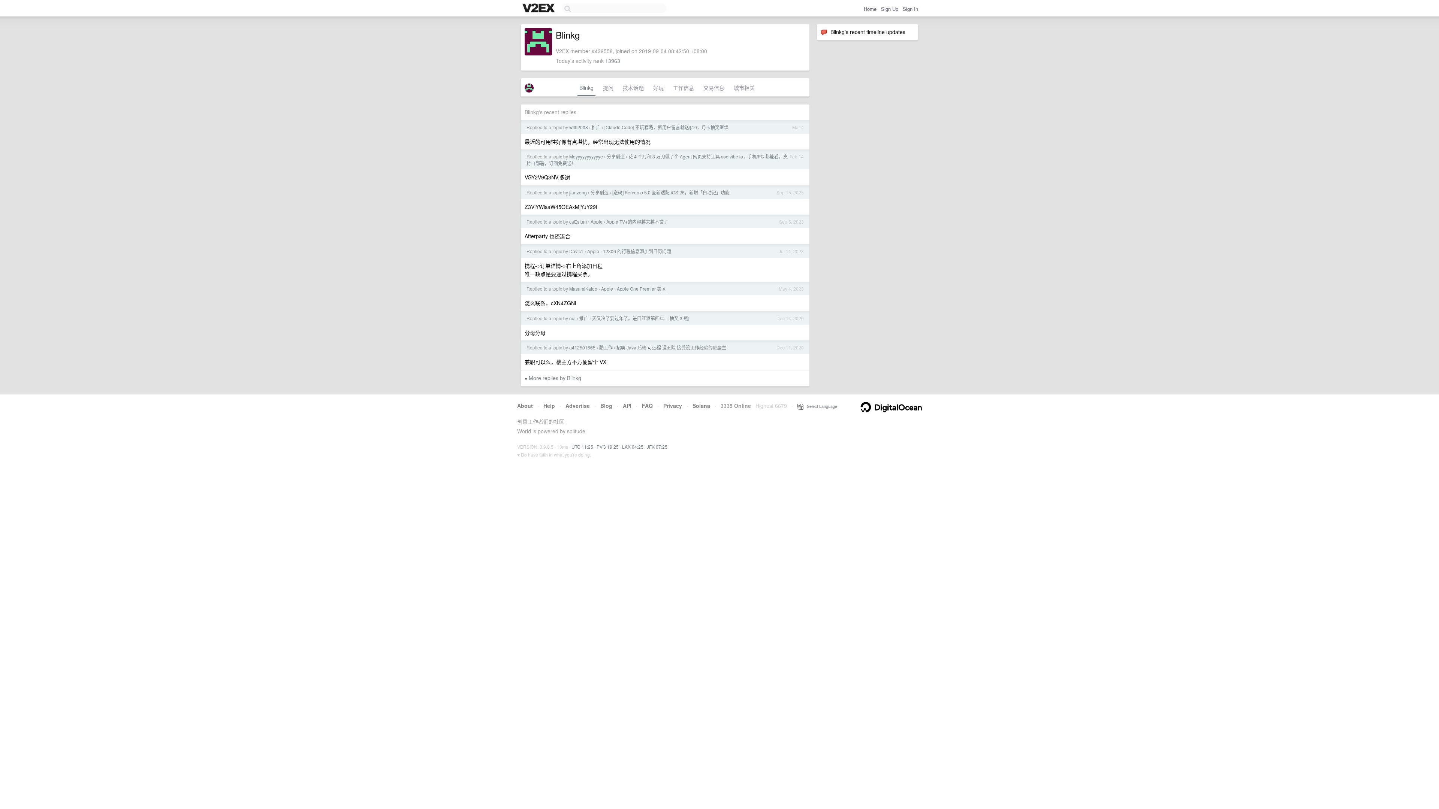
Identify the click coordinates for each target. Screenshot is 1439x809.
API (627, 405)
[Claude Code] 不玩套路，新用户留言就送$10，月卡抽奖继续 (666, 127)
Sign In (910, 8)
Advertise (577, 405)
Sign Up (889, 8)
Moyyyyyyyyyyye (586, 156)
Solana (701, 405)
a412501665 (582, 347)
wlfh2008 (578, 127)
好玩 (658, 87)
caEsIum (578, 221)
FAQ (647, 405)
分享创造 (616, 156)
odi (572, 318)
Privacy (672, 405)
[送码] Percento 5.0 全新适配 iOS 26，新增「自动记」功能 (671, 192)
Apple (597, 221)
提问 (608, 87)
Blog (606, 405)
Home (870, 8)
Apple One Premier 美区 (641, 288)
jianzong (578, 192)
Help (549, 405)
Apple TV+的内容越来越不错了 (637, 221)
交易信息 (713, 87)
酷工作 (606, 347)
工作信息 (683, 87)
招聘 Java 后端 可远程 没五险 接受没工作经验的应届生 (671, 347)
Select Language (820, 406)
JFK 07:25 (657, 446)
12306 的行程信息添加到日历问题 (637, 251)
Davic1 (576, 251)
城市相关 (744, 87)
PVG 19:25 (608, 446)
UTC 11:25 (582, 446)
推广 (596, 127)
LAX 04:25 (632, 446)
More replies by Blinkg (555, 378)
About (525, 405)
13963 (612, 60)
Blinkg (586, 87)
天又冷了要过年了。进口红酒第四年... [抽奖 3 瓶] (640, 318)
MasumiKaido (583, 288)
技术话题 (633, 87)
